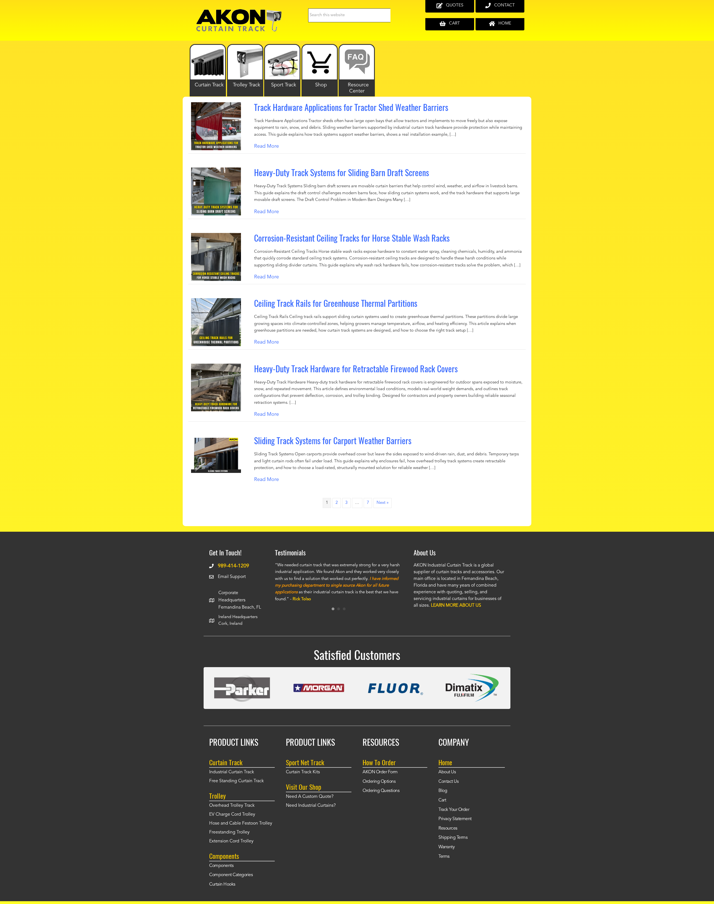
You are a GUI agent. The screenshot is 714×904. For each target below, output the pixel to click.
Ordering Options (379, 781)
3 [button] (344, 608)
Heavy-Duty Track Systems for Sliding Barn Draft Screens (341, 172)
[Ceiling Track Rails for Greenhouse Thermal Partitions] (216, 302)
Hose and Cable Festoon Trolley (240, 823)
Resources (447, 828)
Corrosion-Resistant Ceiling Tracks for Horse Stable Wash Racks (352, 238)
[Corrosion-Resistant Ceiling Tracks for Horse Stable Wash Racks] (216, 236)
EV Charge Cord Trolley (232, 814)
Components (221, 866)
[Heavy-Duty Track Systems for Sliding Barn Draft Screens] (216, 171)
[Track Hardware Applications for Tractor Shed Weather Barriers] (216, 106)
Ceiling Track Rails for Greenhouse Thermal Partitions (335, 303)
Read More (266, 146)
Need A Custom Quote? (310, 796)
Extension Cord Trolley (231, 841)
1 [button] (333, 608)
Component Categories (231, 875)
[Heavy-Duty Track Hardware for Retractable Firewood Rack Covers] (216, 367)
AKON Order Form (380, 772)
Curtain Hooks (222, 884)
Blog (442, 791)
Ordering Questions (381, 791)
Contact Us (448, 781)
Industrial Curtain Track (231, 772)
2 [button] (338, 608)
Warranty (446, 847)
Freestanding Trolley (229, 832)
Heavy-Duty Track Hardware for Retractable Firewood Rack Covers (356, 368)
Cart (442, 800)
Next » (383, 503)
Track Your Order (453, 810)
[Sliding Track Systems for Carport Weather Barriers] (216, 439)
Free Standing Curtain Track (236, 781)
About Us (447, 772)
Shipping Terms (452, 837)
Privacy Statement (455, 819)
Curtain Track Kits (303, 772)
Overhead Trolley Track (232, 805)
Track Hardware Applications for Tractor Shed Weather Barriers (351, 107)
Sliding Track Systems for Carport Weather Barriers (332, 440)
